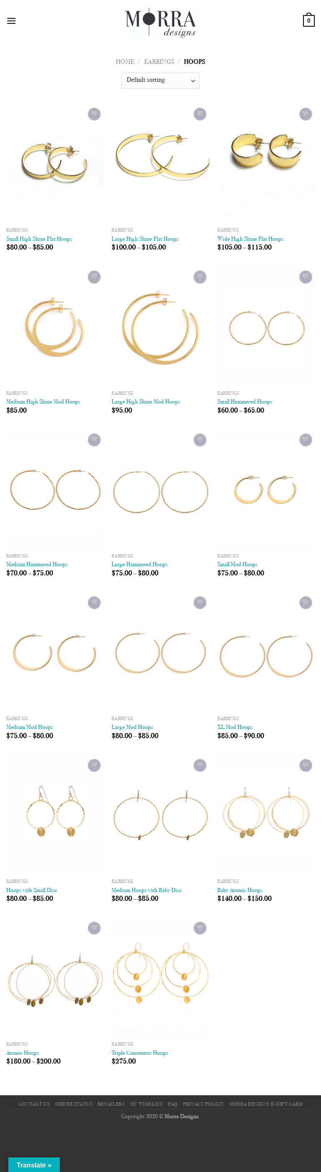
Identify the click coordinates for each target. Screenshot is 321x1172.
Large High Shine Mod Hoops (146, 402)
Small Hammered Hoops (244, 402)
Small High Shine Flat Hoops (39, 239)
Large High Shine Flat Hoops (145, 239)
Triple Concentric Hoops (140, 1053)
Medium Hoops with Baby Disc (147, 890)
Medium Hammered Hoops (37, 565)
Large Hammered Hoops (140, 565)
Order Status (73, 1104)
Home (125, 62)
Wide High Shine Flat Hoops (250, 239)
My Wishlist (146, 1104)
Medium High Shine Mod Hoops (43, 402)
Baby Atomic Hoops (239, 890)
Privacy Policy (203, 1104)
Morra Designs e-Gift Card (266, 1104)
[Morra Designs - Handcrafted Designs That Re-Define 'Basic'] (160, 21)
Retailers (111, 1104)
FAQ (173, 1104)
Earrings (159, 62)
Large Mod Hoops (132, 727)
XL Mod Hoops (234, 727)
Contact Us (34, 1104)
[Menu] (11, 20)
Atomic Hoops (22, 1053)
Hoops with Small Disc (31, 890)
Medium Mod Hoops (29, 727)
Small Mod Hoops (237, 565)
